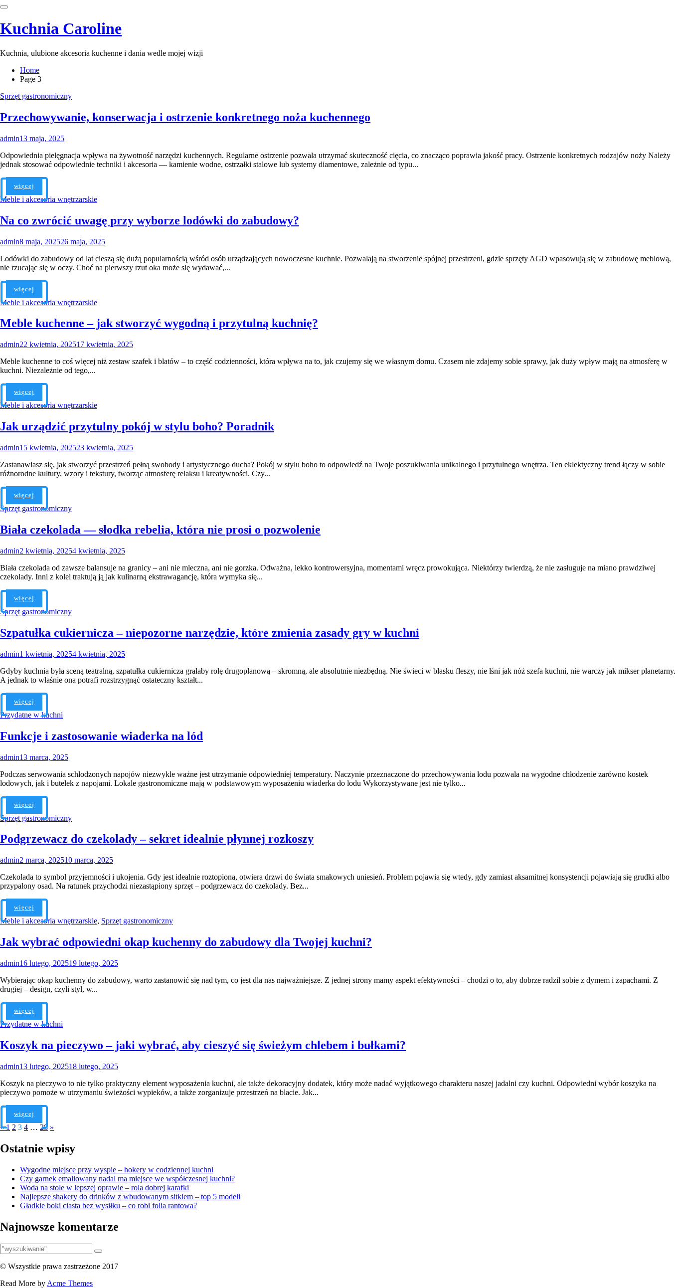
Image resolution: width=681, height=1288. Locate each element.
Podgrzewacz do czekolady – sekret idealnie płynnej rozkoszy (157, 838)
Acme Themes (70, 1283)
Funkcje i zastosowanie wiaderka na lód (101, 736)
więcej (24, 185)
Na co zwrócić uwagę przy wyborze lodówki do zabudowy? (149, 220)
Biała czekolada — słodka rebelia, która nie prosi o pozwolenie (160, 529)
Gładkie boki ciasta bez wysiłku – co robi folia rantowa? (108, 1205)
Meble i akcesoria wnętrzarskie (48, 199)
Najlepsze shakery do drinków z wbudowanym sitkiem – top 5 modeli (130, 1196)
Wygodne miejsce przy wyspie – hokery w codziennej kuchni (116, 1169)
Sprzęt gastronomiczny (36, 96)
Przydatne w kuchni (31, 715)
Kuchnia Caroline (61, 28)
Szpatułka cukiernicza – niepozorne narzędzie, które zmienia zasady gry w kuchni (209, 632)
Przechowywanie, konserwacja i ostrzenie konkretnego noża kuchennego (185, 117)
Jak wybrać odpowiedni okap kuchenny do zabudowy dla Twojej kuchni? (186, 941)
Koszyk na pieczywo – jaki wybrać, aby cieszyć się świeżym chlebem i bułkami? (203, 1045)
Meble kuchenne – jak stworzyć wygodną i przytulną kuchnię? (159, 323)
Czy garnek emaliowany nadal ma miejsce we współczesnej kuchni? (127, 1178)
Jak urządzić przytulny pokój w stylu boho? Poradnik (137, 426)
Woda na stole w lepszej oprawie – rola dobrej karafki (104, 1187)
